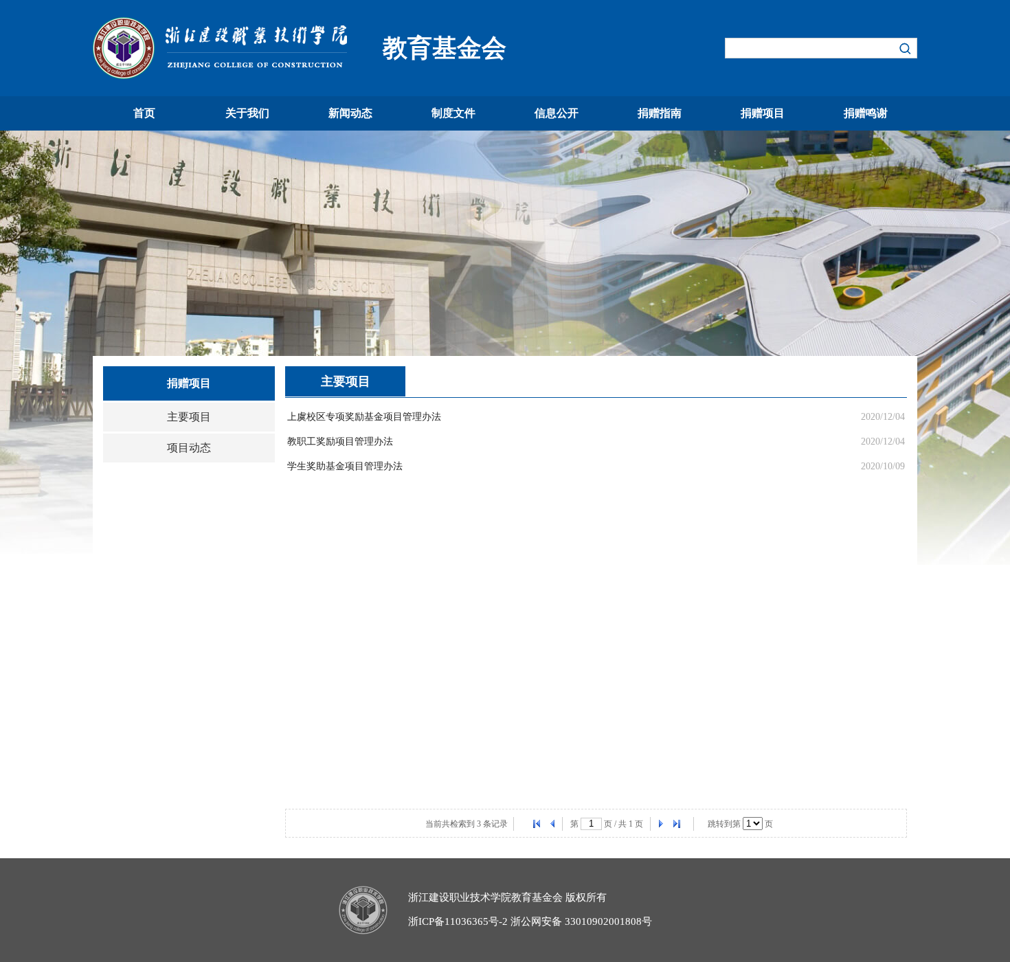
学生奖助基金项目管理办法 (345, 466)
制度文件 (453, 113)
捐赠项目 (763, 113)
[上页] (553, 824)
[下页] (660, 824)
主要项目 (189, 417)
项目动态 (189, 448)
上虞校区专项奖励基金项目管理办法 (364, 417)
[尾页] (677, 824)
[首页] (536, 824)
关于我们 (247, 113)
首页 (144, 113)
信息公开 (557, 113)
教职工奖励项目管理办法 (340, 441)
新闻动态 (350, 113)
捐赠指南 (660, 113)
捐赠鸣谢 (866, 113)
